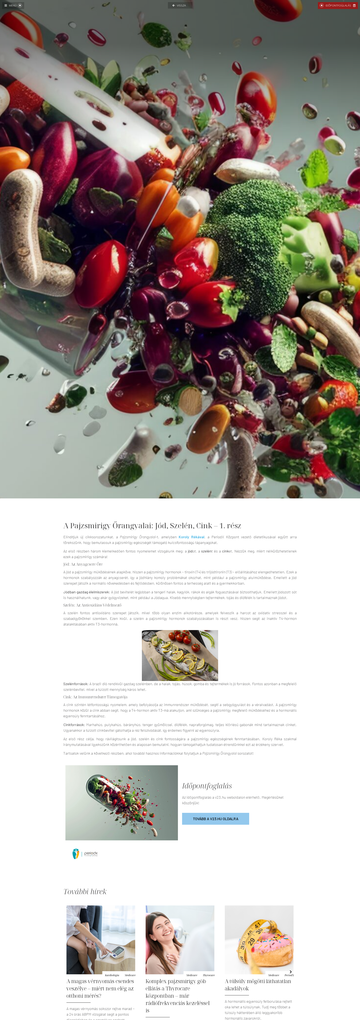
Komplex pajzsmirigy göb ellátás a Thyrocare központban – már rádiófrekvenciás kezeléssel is (98, 995)
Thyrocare (130, 975)
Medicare (112, 975)
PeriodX (210, 975)
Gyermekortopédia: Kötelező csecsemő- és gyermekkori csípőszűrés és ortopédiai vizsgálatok (258, 991)
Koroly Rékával (191, 537)
